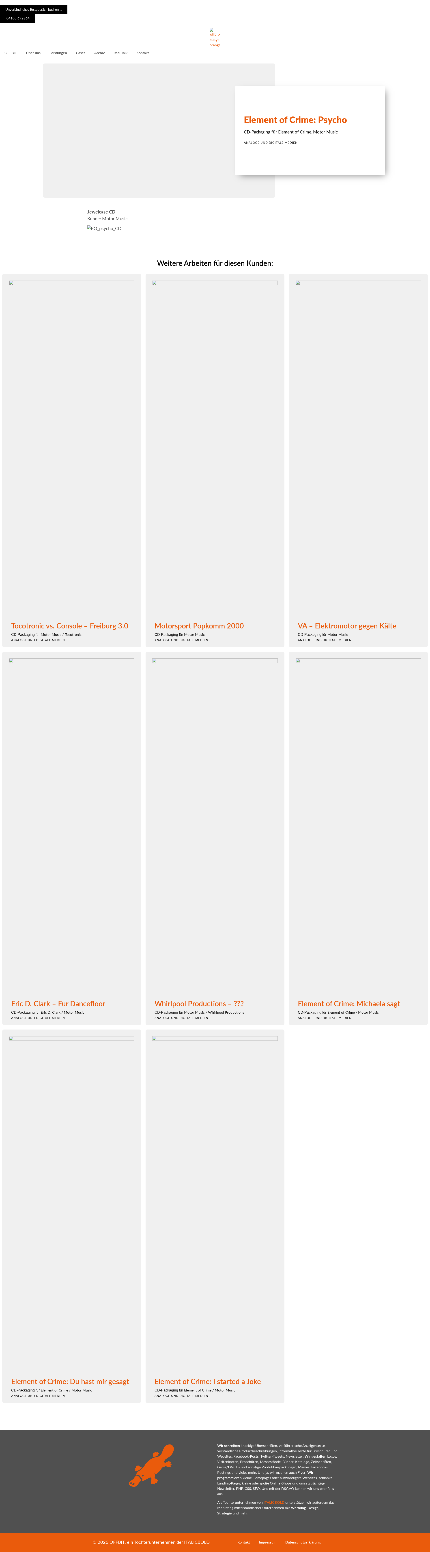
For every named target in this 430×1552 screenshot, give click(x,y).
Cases (80, 53)
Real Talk (120, 53)
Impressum (267, 1542)
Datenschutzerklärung (302, 1542)
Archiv (99, 53)
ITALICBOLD (197, 1542)
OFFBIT (10, 53)
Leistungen (58, 53)
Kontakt (142, 53)
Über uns (33, 53)
